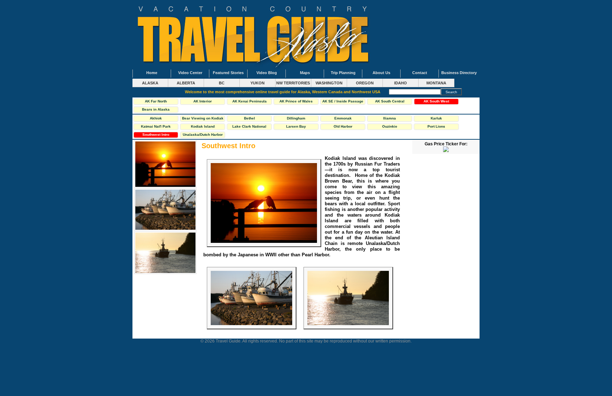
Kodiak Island (203, 126)
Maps (305, 73)
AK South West (436, 101)
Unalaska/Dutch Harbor (203, 134)
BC (222, 83)
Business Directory (459, 73)
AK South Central (389, 101)
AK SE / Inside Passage (342, 101)
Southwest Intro (155, 134)
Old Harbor (343, 126)
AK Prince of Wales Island (296, 102)
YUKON (257, 83)
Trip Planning (343, 73)
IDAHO (400, 83)
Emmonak (343, 118)
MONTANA (436, 83)
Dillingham (296, 118)
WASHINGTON (329, 83)
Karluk (436, 118)
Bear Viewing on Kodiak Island (202, 119)
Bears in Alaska (156, 109)
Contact (419, 73)
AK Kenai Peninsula (249, 101)
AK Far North (156, 101)
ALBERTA (186, 83)
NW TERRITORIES (293, 83)
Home (151, 73)
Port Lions (436, 126)
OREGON (365, 83)
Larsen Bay (296, 126)
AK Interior (202, 101)
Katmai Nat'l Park (156, 126)
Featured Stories (228, 73)
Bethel (249, 118)
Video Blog (266, 73)
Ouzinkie (389, 126)
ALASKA (150, 83)
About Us (381, 73)
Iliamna (389, 118)
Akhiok (156, 118)
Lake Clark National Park (249, 127)
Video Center (190, 73)
